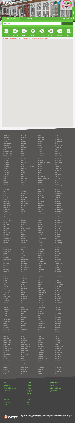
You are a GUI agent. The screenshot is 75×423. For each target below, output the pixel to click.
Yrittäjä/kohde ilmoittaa (55, 388)
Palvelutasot (7, 390)
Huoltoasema (30, 391)
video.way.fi (7, 402)
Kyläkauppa (30, 390)
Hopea (28, 401)
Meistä (5, 384)
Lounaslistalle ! (7, 406)
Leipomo (29, 388)
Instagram (6, 401)
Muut (28, 395)
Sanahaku (52, 385)
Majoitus (29, 384)
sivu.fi (5, 404)
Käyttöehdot (7, 385)
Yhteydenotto (7, 387)
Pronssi (29, 399)
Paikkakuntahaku (54, 384)
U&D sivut (26, 5)
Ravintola (29, 385)
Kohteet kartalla (54, 387)
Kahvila (28, 387)
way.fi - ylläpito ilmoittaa (10, 388)
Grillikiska (29, 393)
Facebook (6, 399)
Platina (28, 404)
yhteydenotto (73, 14)
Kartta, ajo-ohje (53, 391)
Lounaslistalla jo (54, 390)
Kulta (28, 402)
